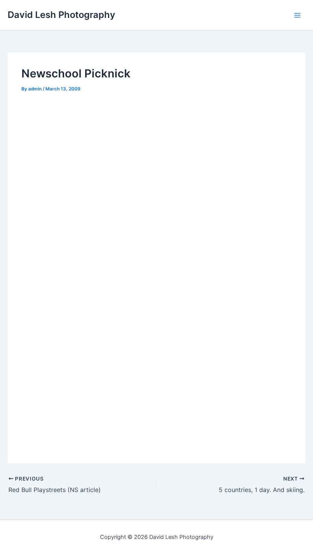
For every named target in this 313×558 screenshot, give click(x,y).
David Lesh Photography (61, 14)
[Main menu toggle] (297, 15)
